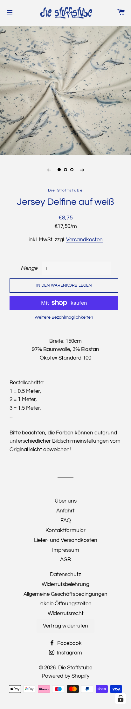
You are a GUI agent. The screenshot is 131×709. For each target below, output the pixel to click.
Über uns (66, 501)
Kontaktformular (65, 530)
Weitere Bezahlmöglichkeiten (64, 317)
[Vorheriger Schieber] (49, 170)
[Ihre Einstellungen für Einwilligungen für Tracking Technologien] (120, 698)
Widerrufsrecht (66, 613)
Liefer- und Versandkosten (65, 540)
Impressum (65, 550)
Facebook (69, 643)
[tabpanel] (65, 89)
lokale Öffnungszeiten (65, 604)
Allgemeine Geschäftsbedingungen (65, 594)
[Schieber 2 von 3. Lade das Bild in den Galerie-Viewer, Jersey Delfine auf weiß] (65, 169)
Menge (29, 268)
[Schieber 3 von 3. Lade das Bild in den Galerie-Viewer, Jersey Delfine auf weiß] (72, 169)
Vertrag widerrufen (65, 626)
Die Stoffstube (75, 668)
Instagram (69, 653)
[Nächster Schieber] (82, 170)
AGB (65, 560)
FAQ (65, 521)
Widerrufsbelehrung (65, 584)
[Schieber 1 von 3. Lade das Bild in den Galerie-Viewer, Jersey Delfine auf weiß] (59, 169)
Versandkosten (84, 240)
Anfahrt (65, 511)
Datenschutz (65, 574)
